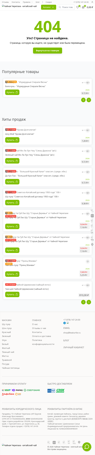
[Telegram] (92, 225)
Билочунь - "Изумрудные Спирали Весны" (25, 86)
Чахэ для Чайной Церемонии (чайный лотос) (27, 289)
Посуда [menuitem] (5, 364)
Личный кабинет (73, 347)
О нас (35, 324)
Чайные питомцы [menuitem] (11, 368)
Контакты (16, 2)
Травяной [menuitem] (7, 360)
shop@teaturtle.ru (72, 332)
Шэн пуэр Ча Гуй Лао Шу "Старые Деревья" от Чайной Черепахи (36, 241)
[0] (77, 7)
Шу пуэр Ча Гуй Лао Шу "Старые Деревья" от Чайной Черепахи (35, 217)
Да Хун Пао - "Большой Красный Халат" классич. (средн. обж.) (35, 175)
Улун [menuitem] (4, 340)
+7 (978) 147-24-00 (81, 2)
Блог (38, 2)
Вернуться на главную (47, 50)
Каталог (47, 7)
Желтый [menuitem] (6, 348)
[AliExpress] (92, 220)
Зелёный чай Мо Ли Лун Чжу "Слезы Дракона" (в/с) (29, 154)
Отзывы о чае (39, 328)
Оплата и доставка (41, 336)
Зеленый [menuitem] (6, 336)
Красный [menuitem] (6, 332)
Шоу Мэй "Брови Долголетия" (19, 134)
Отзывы (5, 2)
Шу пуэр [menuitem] (6, 324)
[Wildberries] (92, 210)
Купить (10, 294)
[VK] (92, 231)
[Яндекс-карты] (92, 244)
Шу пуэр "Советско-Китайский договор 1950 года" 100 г (32, 196)
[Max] (92, 238)
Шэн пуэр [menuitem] (7, 328)
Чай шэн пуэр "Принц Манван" (20, 265)
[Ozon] (92, 215)
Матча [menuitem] (5, 356)
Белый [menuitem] (5, 344)
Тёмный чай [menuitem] (8, 352)
